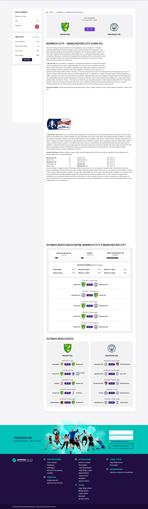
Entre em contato (84, 462)
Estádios (50, 473)
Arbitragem (51, 468)
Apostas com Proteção (55, 483)
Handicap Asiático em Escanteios (121, 472)
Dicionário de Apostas (54, 470)
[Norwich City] (65, 27)
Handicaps (50, 465)
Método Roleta (84, 473)
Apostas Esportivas (28, 507)
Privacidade (83, 465)
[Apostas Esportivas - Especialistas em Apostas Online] (27, 460)
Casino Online (83, 476)
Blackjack (82, 478)
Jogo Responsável (85, 468)
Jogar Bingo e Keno (85, 470)
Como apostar (52, 462)
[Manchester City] (114, 27)
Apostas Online (84, 481)
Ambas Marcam (52, 480)
